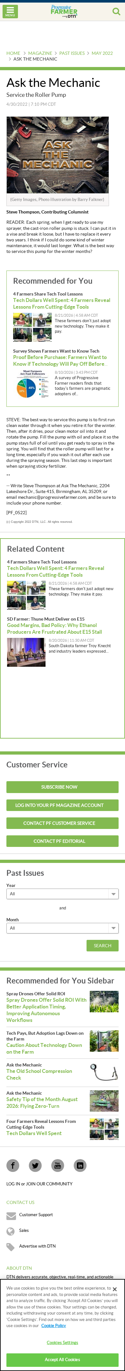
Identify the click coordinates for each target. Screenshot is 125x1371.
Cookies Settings (62, 1343)
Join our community (49, 1184)
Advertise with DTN (37, 1246)
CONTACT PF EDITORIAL (59, 841)
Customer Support (36, 1215)
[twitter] (35, 1165)
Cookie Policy (53, 1326)
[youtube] (57, 1165)
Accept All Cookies (62, 1360)
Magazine (40, 53)
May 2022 (102, 53)
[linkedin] (80, 1165)
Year (10, 885)
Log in (13, 1184)
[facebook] (12, 1165)
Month (12, 919)
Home (13, 53)
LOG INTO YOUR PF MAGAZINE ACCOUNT (59, 805)
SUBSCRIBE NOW (59, 787)
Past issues (72, 53)
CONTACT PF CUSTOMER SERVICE (59, 823)
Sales (24, 1230)
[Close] (115, 1289)
